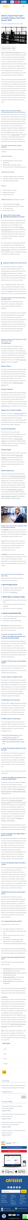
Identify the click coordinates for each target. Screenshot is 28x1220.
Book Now (23, 1)
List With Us (13, 1196)
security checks (15, 134)
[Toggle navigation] (23, 6)
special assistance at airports (9, 496)
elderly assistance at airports (15, 489)
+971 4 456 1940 (6, 1208)
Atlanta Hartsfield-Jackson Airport (15, 741)
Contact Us (12, 1195)
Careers (12, 1200)
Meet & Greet (4, 1195)
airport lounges (19, 413)
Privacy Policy (4, 1202)
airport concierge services (18, 476)
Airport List (3, 1200)
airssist (4, 273)
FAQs (11, 1198)
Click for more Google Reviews (14, 1147)
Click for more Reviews (14, 1151)
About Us (3, 1198)
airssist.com (14, 592)
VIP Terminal (4, 1196)
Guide (21, 23)
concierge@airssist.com (22, 1208)
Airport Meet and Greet (14, 23)
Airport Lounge (5, 249)
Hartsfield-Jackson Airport (9, 737)
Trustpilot (13, 1142)
